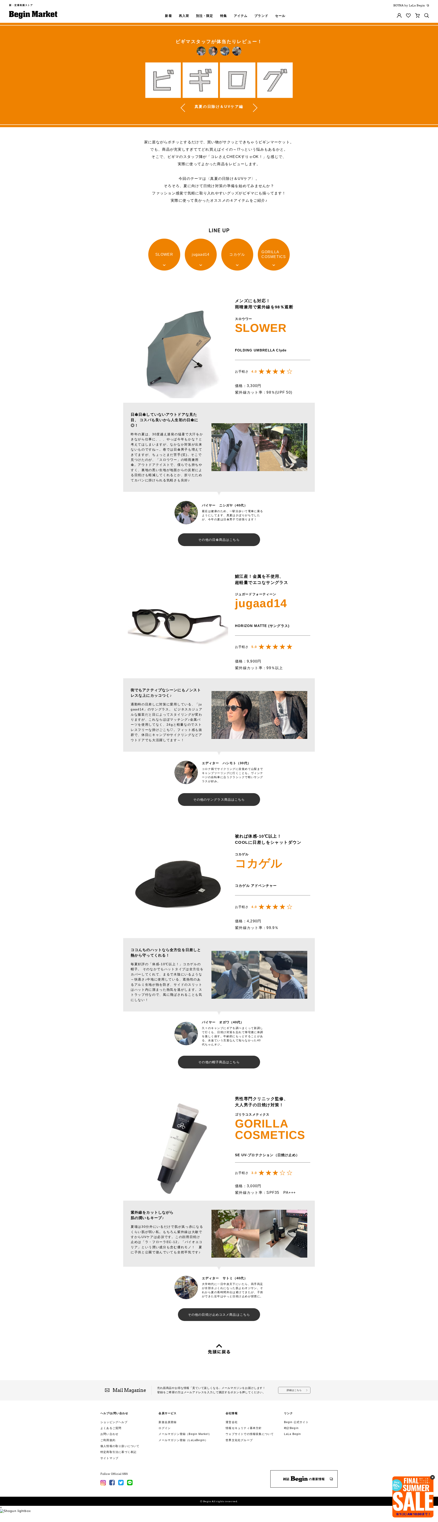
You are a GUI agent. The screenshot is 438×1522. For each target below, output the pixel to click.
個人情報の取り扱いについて (120, 1446)
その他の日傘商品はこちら (219, 540)
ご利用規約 (107, 1440)
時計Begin (291, 1428)
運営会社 (232, 1422)
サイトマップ (109, 1458)
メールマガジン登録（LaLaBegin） (183, 1440)
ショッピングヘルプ (114, 1422)
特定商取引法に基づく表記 (118, 1452)
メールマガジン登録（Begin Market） (185, 1434)
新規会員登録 (168, 1422)
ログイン (165, 1428)
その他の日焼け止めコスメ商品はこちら (219, 1314)
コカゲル (237, 254)
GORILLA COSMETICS (273, 254)
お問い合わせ (109, 1434)
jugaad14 (200, 254)
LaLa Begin (292, 1434)
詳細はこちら (294, 1390)
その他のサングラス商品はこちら (219, 799)
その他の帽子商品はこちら (219, 1062)
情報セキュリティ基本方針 (244, 1428)
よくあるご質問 (110, 1428)
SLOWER (164, 254)
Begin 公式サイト (296, 1422)
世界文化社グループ (239, 1440)
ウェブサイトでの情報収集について (250, 1434)
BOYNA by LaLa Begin (409, 5)
